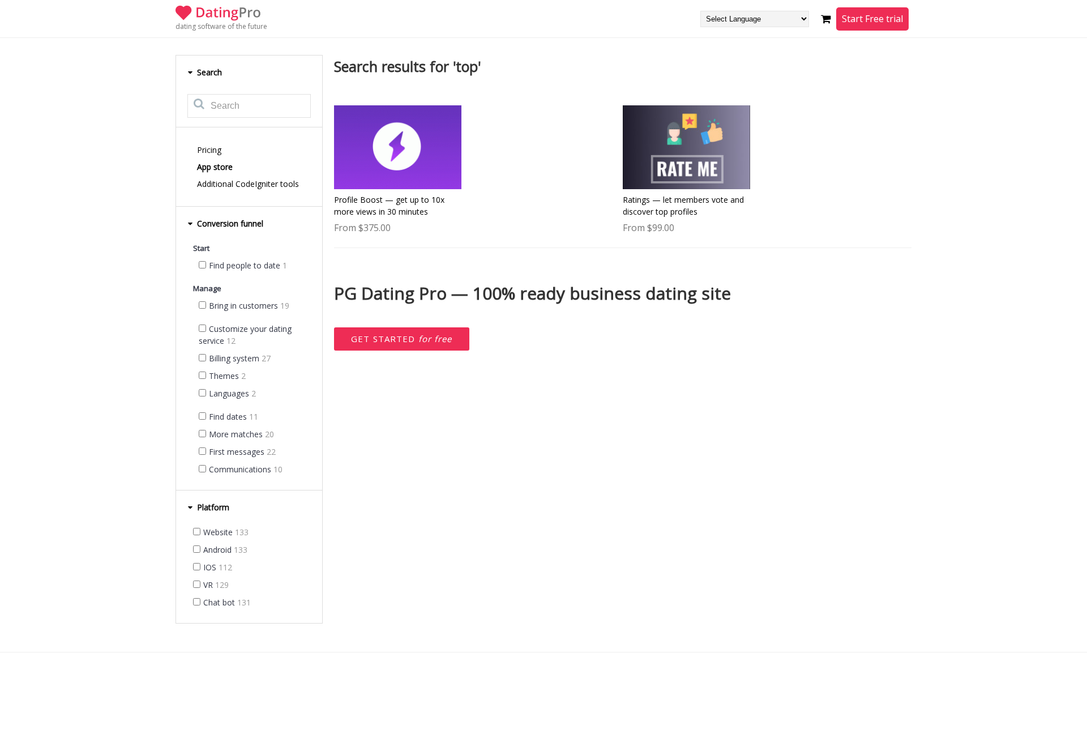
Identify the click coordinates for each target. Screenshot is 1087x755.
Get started (401, 338)
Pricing (209, 149)
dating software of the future (221, 26)
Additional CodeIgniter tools (248, 183)
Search (208, 72)
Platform (212, 507)
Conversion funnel (229, 223)
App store (215, 166)
